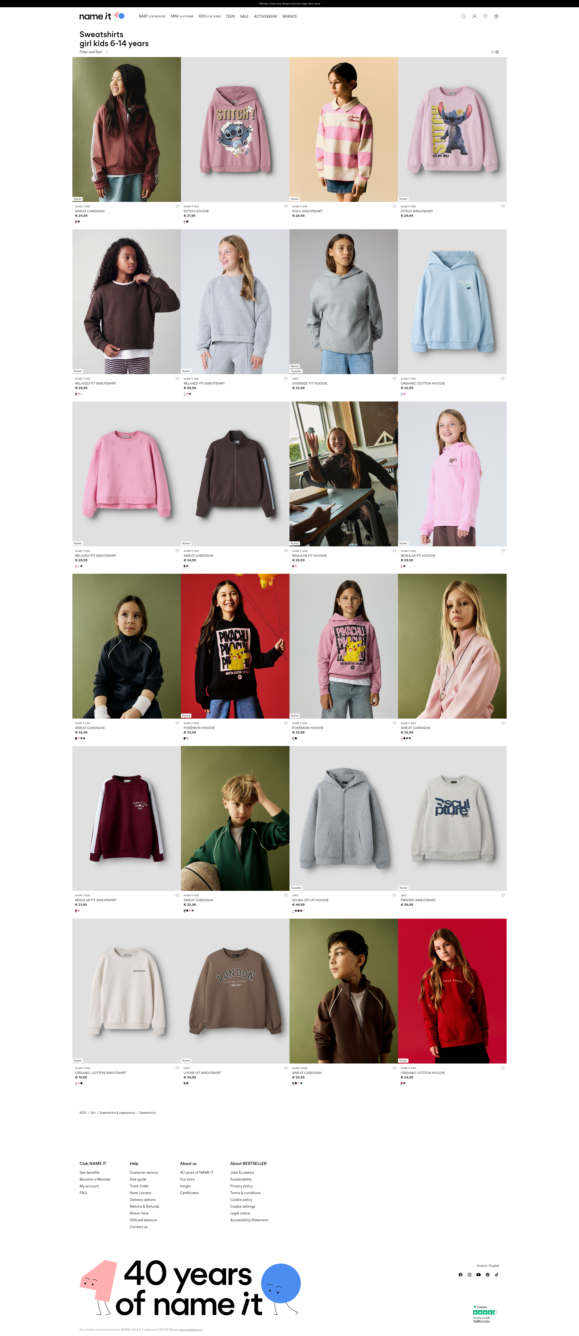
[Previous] (76, 129)
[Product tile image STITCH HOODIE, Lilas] (235, 129)
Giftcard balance (143, 1220)
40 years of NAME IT (197, 1172)
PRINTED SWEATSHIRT (418, 900)
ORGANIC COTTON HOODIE (423, 383)
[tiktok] (496, 1274)
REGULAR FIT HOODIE (309, 555)
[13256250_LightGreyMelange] (293, 910)
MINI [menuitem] (182, 16)
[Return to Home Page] (102, 16)
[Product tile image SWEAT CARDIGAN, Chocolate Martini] (344, 991)
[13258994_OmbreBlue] (404, 1083)
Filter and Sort (91, 52)
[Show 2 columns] (492, 52)
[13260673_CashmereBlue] (402, 393)
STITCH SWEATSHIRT (417, 211)
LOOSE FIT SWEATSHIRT (202, 1073)
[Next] (177, 129)
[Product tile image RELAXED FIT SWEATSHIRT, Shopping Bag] (126, 301)
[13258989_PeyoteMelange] (76, 1083)
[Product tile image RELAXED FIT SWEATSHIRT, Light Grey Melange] (235, 301)
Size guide (138, 1179)
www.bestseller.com (191, 1329)
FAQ (83, 1193)
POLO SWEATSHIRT (307, 211)
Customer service (144, 1172)
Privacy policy (241, 1186)
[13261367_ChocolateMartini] (82, 738)
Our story (187, 1179)
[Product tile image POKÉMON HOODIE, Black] (235, 646)
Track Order (139, 1186)
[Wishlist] (485, 16)
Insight (185, 1186)
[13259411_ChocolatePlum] (79, 221)
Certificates (189, 1193)
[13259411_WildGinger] (76, 221)
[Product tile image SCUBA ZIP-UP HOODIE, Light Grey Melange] (344, 818)
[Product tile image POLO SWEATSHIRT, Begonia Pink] (344, 129)
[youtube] (478, 1274)
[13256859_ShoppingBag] (76, 393)
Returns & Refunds (144, 1206)
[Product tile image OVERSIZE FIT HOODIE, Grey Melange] (344, 301)
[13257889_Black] (187, 221)
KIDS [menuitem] (210, 16)
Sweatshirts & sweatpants (117, 1112)
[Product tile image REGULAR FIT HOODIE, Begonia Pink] (452, 474)
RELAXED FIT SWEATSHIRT (95, 383)
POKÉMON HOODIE (199, 728)
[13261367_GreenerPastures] (84, 738)
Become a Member (95, 1179)
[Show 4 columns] (497, 52)
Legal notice (240, 1213)
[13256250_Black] (299, 910)
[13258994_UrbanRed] (402, 1083)
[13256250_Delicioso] (296, 910)
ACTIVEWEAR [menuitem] (265, 16)
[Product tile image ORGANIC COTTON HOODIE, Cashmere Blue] (452, 301)
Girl (93, 1112)
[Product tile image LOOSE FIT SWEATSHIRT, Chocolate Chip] (235, 991)
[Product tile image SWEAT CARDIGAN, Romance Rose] (452, 646)
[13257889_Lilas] (185, 221)
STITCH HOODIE (196, 211)
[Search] (463, 16)
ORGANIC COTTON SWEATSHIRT (100, 1073)
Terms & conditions (245, 1193)
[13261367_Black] (76, 738)
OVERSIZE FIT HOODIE (309, 383)
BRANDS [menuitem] (289, 16)
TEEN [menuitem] (230, 16)
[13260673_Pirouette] (404, 393)
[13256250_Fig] (301, 910)
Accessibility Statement (249, 1220)
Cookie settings (242, 1206)
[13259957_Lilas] (187, 738)
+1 (304, 911)
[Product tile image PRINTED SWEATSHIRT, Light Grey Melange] (452, 818)
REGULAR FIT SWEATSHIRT (95, 900)
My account (89, 1186)
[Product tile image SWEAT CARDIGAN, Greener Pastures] (235, 818)
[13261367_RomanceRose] (79, 738)
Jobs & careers (242, 1172)
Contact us (138, 1227)
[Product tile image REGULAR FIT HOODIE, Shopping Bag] (344, 474)
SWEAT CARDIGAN (89, 211)
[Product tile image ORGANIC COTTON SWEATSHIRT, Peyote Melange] (126, 991)
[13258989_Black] (82, 1083)
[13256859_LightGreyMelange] (82, 393)
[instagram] (469, 1274)
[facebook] (460, 1274)
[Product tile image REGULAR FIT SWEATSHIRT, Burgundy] (126, 818)
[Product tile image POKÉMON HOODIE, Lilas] (344, 646)
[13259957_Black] (185, 738)
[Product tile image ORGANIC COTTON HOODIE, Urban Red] (452, 991)
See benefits (90, 1172)
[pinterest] (487, 1274)
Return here (139, 1213)
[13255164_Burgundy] (76, 910)
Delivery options (143, 1199)
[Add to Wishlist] (177, 206)
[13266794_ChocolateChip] (185, 1083)
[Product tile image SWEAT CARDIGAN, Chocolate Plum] (235, 474)
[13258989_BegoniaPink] (79, 1083)
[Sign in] (474, 16)
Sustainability (241, 1179)
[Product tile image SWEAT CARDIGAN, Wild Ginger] (126, 129)
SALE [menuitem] (244, 16)
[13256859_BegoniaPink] (79, 393)
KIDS (83, 1112)
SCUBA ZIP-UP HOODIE (310, 900)
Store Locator (140, 1193)
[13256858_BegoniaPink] (296, 566)
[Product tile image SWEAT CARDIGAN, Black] (126, 646)
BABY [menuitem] (152, 16)
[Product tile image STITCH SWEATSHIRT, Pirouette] (452, 129)
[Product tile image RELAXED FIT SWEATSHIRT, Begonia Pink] (126, 474)
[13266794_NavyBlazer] (187, 1083)
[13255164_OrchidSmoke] (79, 910)
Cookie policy (241, 1199)
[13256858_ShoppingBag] (293, 566)
